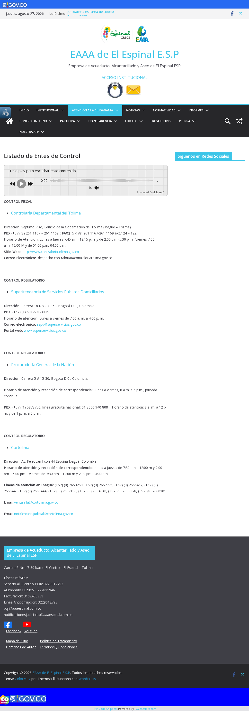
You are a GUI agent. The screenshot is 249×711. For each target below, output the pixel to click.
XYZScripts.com (146, 709)
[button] (61, 110)
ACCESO (109, 77)
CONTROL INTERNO (33, 121)
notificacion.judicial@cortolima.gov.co (43, 513)
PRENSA (184, 121)
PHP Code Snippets (105, 709)
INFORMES (196, 110)
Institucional (47, 110)
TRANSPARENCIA (100, 121)
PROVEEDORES (161, 121)
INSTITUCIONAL (132, 77)
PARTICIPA (67, 121)
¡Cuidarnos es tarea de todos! (90, 13)
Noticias (133, 110)
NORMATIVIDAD (164, 110)
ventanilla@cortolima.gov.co (36, 502)
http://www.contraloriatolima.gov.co (51, 251)
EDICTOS (131, 121)
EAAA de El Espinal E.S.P (124, 54)
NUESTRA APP (29, 132)
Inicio (24, 110)
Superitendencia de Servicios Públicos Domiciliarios (57, 291)
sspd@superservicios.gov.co (58, 324)
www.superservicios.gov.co (45, 330)
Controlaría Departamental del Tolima (46, 213)
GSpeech (158, 192)
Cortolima (20, 447)
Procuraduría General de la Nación (42, 364)
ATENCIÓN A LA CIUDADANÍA (92, 110)
